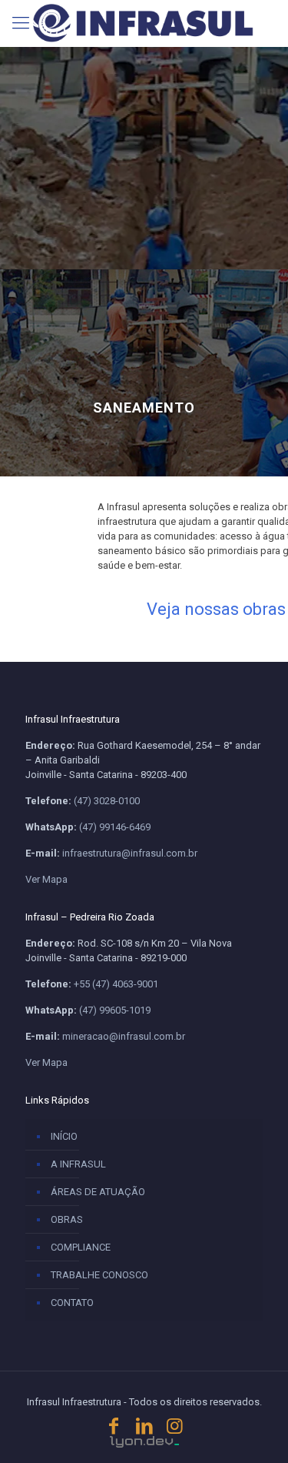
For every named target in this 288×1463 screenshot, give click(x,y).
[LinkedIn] (144, 1426)
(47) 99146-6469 (115, 827)
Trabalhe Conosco (99, 1275)
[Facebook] (114, 1426)
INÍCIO (64, 1136)
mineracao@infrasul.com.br (123, 1036)
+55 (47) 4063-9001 (116, 984)
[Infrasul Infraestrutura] (144, 23)
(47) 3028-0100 (107, 801)
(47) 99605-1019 (115, 1010)
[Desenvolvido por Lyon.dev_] (144, 1442)
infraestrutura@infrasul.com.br (129, 853)
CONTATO (72, 1302)
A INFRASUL (78, 1164)
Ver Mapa (46, 879)
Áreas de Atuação (98, 1191)
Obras (67, 1219)
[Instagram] (174, 1426)
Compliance (81, 1247)
